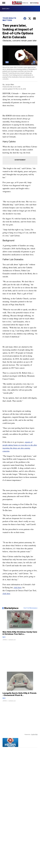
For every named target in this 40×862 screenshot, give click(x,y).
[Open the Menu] (4, 3)
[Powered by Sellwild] (34, 734)
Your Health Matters (9, 19)
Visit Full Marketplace (30, 608)
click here (17, 587)
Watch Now (34, 3)
